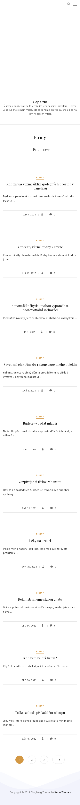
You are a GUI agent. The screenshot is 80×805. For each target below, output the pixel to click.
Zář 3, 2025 (29, 391)
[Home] (35, 150)
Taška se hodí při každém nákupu (40, 712)
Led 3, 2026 (29, 215)
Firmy (40, 177)
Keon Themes (63, 792)
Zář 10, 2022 (29, 739)
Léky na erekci (40, 541)
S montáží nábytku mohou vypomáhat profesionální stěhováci (40, 308)
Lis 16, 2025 (29, 273)
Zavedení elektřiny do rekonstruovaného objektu (40, 364)
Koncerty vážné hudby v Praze (40, 247)
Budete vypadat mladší (40, 423)
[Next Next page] (58, 760)
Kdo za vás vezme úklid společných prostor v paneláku (40, 186)
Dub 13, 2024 (29, 450)
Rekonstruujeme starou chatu (40, 599)
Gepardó (40, 102)
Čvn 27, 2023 (29, 567)
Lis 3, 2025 (29, 332)
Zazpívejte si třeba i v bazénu (40, 482)
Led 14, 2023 (29, 626)
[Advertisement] (40, 48)
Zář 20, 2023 (29, 508)
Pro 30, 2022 (29, 680)
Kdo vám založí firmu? (40, 658)
